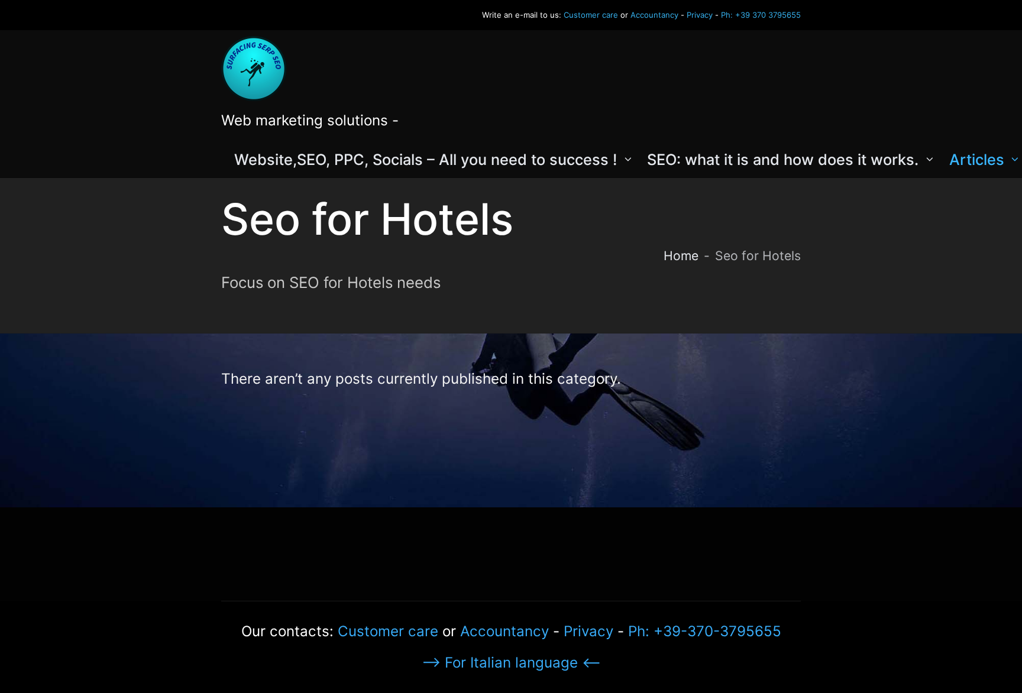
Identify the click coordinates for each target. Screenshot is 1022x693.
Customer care (591, 15)
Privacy (700, 15)
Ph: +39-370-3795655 (704, 631)
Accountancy (654, 15)
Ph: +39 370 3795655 (761, 15)
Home (681, 255)
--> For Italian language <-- (511, 662)
